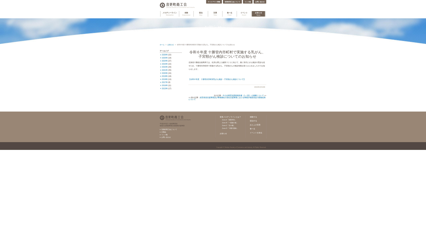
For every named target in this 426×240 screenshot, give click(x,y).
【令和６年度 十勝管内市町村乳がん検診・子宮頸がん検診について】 (217, 79)
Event (244, 14)
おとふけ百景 (255, 125)
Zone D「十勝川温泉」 (230, 128)
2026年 (165, 55)
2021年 (165, 70)
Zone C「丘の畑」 (228, 125)
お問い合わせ (260, 2)
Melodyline (170, 14)
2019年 (165, 76)
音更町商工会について (232, 2)
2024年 (165, 61)
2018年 (165, 79)
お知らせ (171, 45)
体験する (253, 117)
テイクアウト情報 (214, 2)
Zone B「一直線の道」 (230, 123)
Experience (186, 14)
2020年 (165, 73)
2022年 (165, 67)
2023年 (165, 64)
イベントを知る (256, 133)
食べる (252, 129)
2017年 (165, 82)
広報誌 (163, 132)
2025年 (165, 58)
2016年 (165, 85)
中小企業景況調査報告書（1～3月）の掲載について (243, 95)
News (258, 14)
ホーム (162, 45)
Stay (201, 14)
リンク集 (248, 2)
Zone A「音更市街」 (229, 120)
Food (229, 14)
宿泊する (253, 121)
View (215, 14)
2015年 (165, 88)
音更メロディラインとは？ (230, 117)
